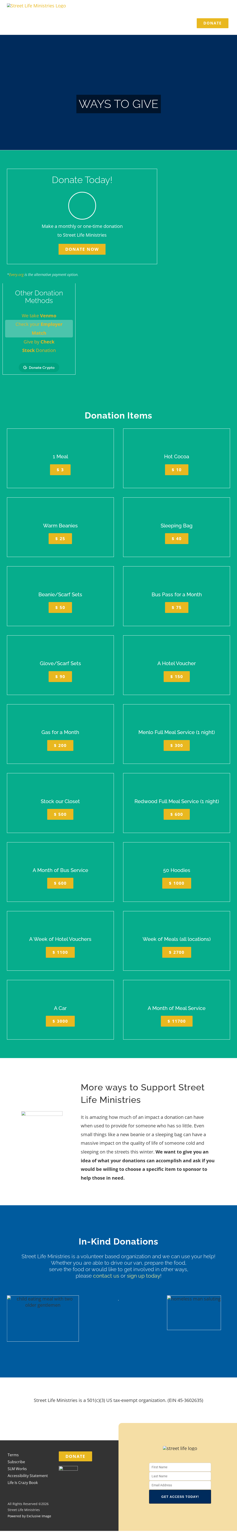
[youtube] (185, 1518)
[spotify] (195, 1518)
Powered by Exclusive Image (29, 1516)
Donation (39, 350)
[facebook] (165, 1518)
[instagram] (175, 1518)
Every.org (16, 274)
